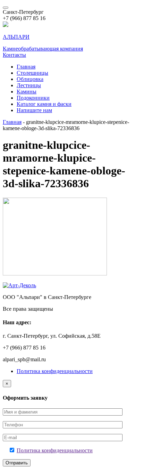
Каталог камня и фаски (44, 104)
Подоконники (33, 98)
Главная (26, 67)
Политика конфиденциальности (55, 371)
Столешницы (32, 73)
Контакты (14, 55)
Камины (26, 91)
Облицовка (30, 79)
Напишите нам (34, 110)
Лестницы (29, 85)
